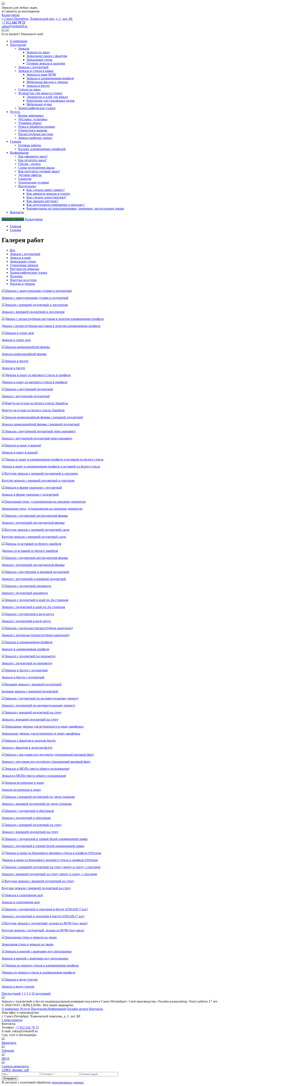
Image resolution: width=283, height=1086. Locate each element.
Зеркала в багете (38, 85)
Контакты (17, 212)
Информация (19, 152)
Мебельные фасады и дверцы (47, 82)
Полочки (16, 276)
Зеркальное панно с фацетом (47, 56)
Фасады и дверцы (22, 283)
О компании (18, 41)
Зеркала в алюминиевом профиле (50, 78)
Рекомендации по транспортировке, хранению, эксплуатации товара (75, 208)
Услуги (15, 111)
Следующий (42, 993)
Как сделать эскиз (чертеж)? (46, 197)
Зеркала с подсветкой (25, 254)
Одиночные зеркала (24, 265)
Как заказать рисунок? (42, 201)
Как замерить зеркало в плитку (48, 193)
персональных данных (68, 1082)
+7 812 (13, 22)
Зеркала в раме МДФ (41, 74)
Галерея (15, 141)
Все (12, 250)
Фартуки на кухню (23, 280)
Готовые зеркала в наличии (46, 63)
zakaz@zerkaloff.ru (14, 26)
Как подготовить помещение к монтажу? (56, 204)
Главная (15, 226)
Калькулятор (10, 15)
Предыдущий (11, 993)
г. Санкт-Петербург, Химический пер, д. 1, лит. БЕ (37, 18)
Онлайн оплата (77, 1009)
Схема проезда (12, 1020)
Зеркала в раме (20, 257)
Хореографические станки (28, 272)
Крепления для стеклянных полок (51, 100)
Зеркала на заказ (38, 52)
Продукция (18, 45)
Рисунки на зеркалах (24, 269)
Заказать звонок (13, 219)
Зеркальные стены (39, 59)
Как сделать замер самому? (46, 190)
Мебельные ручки (39, 104)
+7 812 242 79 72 (27, 1027)
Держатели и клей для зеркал (47, 97)
